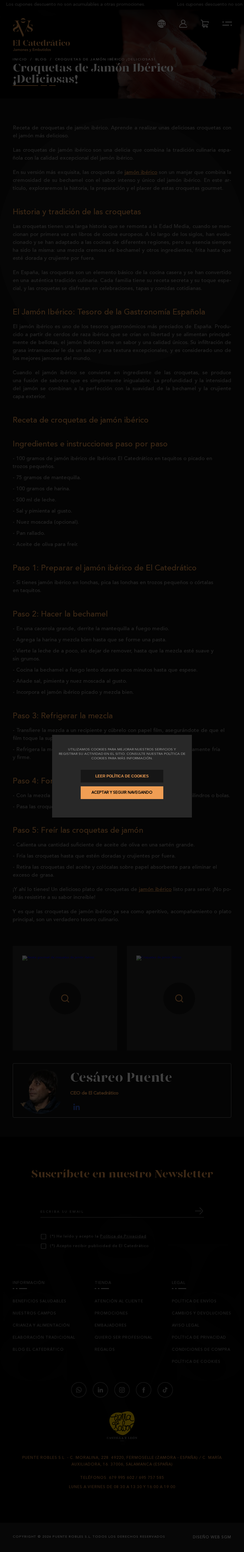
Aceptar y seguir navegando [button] (122, 793)
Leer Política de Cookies (122, 776)
